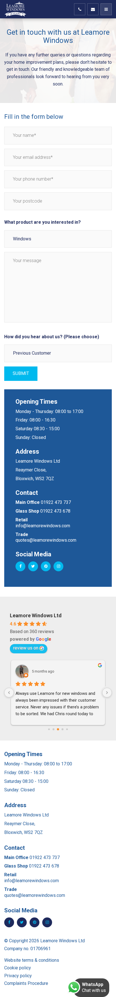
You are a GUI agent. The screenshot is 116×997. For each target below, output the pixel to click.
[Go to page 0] (49, 729)
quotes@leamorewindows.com (45, 540)
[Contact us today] (93, 9)
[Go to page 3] (63, 729)
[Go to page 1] (54, 729)
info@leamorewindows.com (42, 525)
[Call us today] (79, 9)
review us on (25, 648)
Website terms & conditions (31, 960)
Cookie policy (17, 967)
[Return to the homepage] (18, 9)
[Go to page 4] (67, 729)
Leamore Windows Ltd (36, 615)
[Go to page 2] (58, 729)
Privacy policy (18, 975)
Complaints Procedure (26, 983)
